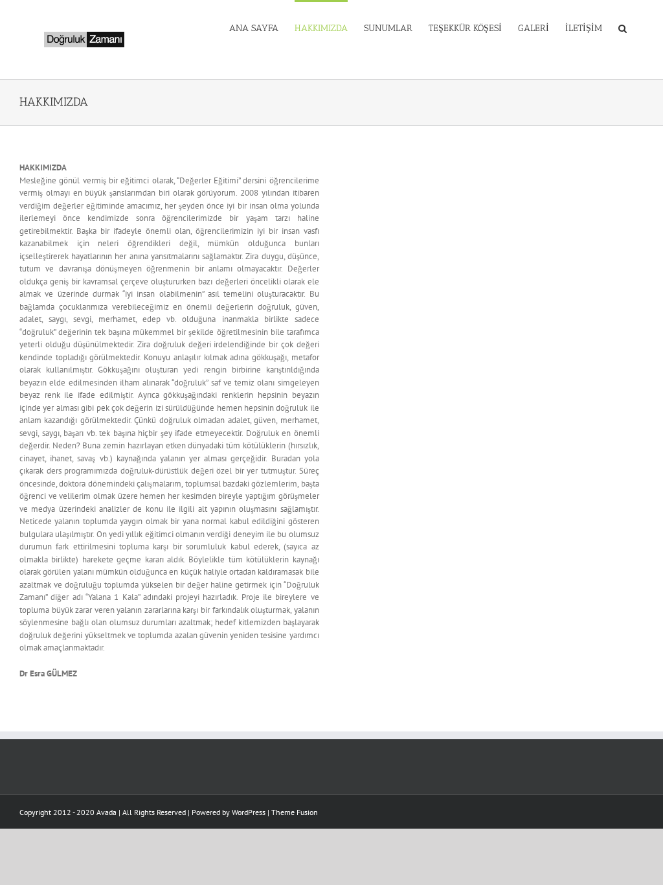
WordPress (248, 812)
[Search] (622, 27)
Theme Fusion (294, 812)
